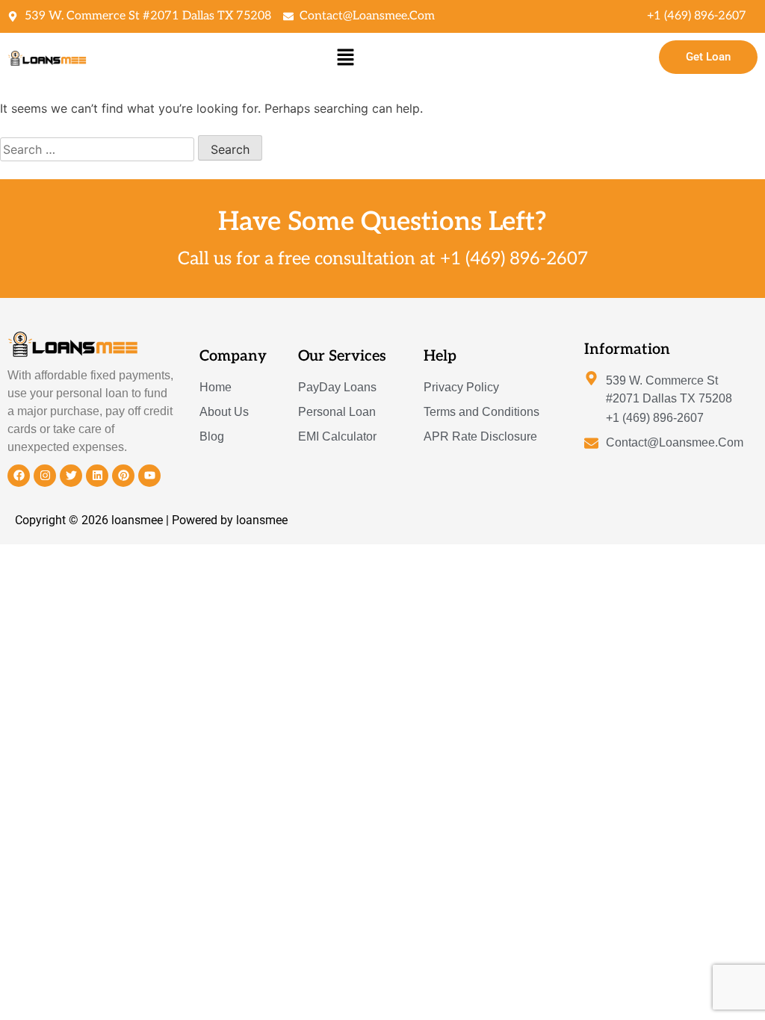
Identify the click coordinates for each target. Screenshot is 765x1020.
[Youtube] (149, 475)
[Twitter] (71, 475)
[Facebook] (18, 475)
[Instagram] (45, 475)
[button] (345, 57)
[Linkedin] (97, 475)
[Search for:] (99, 149)
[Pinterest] (123, 475)
